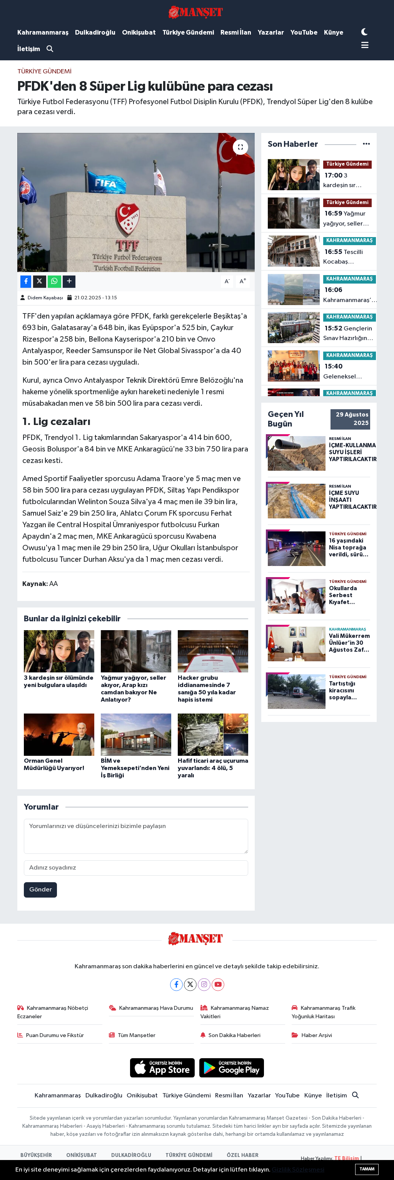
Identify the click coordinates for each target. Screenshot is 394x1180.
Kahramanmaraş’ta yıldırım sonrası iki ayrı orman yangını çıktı (350, 296)
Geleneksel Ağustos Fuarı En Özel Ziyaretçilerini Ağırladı (346, 372)
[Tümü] (366, 144)
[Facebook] (176, 984)
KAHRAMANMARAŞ (349, 240)
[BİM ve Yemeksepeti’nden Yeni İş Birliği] (136, 734)
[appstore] (162, 1067)
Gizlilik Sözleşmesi (298, 1170)
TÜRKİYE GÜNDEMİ (188, 1155)
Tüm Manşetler (136, 1035)
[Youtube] (218, 984)
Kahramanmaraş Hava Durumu (156, 1008)
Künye (333, 32)
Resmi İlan (235, 32)
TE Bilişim (346, 1158)
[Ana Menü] (365, 46)
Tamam (366, 1169)
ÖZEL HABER (243, 1155)
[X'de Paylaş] (39, 281)
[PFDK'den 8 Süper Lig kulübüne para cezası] (136, 202)
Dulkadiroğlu (95, 32)
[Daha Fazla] (69, 281)
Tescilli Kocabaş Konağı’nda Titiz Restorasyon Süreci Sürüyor (347, 258)
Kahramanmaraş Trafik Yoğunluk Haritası (324, 1012)
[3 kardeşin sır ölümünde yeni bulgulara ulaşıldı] (59, 651)
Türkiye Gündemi (188, 32)
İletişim (28, 49)
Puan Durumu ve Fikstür (55, 1035)
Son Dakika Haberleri (234, 1035)
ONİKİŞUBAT (81, 1155)
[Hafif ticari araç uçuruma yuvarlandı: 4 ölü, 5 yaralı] (213, 734)
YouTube (303, 32)
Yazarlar (271, 32)
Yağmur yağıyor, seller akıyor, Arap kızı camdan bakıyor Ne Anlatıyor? (346, 219)
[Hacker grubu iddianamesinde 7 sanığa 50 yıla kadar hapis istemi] (213, 651)
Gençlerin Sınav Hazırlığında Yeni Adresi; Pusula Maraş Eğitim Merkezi (349, 334)
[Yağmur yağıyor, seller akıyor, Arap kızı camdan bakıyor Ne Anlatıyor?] (136, 651)
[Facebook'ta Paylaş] (25, 281)
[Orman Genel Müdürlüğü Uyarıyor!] (59, 734)
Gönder (40, 889)
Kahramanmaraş (42, 32)
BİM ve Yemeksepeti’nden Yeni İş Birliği (135, 768)
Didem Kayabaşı (45, 297)
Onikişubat (139, 32)
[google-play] (232, 1067)
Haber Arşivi (317, 1035)
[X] (190, 984)
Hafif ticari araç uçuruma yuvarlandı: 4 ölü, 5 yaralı (213, 768)
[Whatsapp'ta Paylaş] (54, 281)
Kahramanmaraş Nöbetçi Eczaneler (52, 1012)
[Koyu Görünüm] (364, 32)
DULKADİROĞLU (131, 1155)
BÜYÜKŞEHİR (36, 1155)
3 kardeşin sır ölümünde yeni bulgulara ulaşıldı (347, 181)
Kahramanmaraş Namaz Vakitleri (234, 1012)
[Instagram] (204, 984)
